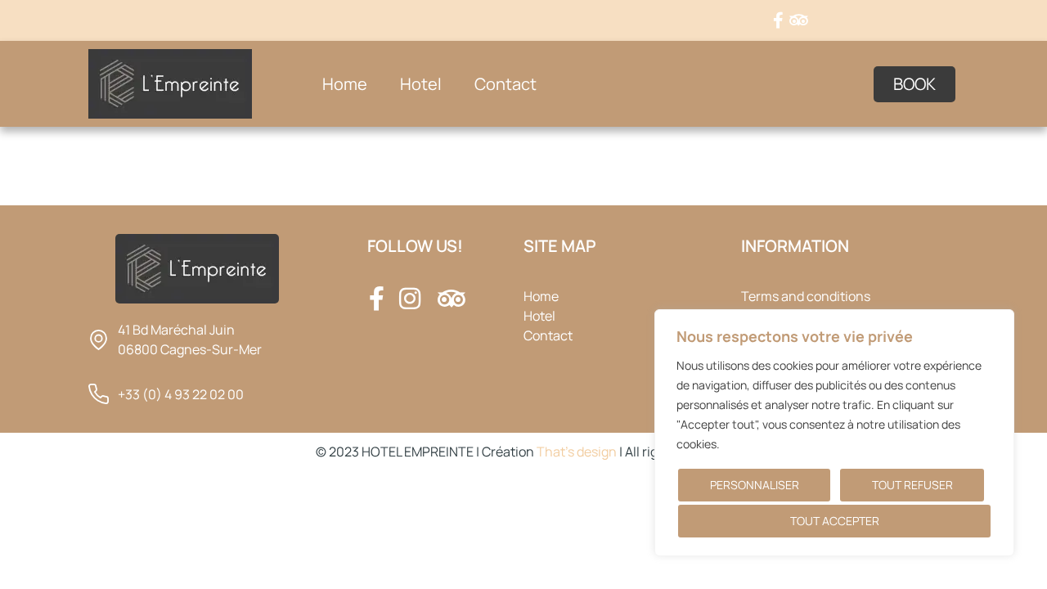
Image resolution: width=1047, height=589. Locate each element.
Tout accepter (834, 520)
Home (344, 84)
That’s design (577, 452)
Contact (505, 84)
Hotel (421, 84)
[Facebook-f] (779, 20)
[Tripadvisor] (799, 20)
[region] (834, 432)
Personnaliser (754, 484)
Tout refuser (912, 484)
